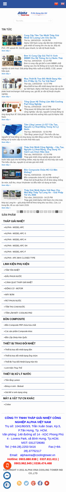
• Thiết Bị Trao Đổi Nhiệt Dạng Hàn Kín (21, 362)
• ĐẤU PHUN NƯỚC (13, 276)
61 (61, 212)
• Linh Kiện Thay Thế (13, 368)
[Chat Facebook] (7, 476)
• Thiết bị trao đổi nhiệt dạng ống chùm (20, 356)
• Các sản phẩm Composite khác (18, 331)
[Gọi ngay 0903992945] (7, 465)
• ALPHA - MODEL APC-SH (15, 246)
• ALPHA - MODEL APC (14, 227)
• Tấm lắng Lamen (12, 380)
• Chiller (7, 404)
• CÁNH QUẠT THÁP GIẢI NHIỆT (18, 282)
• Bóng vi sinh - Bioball (14, 386)
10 (41, 212)
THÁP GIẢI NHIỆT (14, 221)
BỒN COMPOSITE (14, 319)
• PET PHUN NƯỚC (12, 301)
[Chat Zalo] (7, 485)
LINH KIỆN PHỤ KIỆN (16, 264)
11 (45, 212)
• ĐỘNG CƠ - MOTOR (13, 288)
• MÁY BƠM (9, 294)
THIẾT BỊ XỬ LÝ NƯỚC (17, 374)
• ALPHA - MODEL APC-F (15, 252)
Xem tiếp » (6, 51)
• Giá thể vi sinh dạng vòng (15, 392)
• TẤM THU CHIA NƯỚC (14, 307)
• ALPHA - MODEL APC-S (15, 233)
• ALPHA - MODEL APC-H (15, 239)
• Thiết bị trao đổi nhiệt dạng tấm (18, 350)
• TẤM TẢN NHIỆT (12, 270)
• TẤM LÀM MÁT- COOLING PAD (18, 313)
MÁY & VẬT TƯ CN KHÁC (19, 398)
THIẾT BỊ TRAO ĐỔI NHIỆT (19, 343)
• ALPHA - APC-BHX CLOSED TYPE (19, 258)
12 (50, 212)
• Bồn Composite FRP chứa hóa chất (20, 325)
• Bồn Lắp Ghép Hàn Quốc (15, 337)
